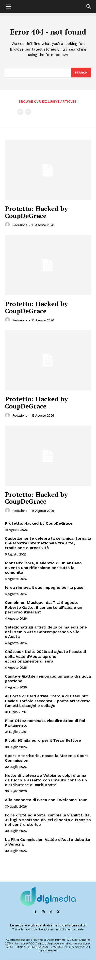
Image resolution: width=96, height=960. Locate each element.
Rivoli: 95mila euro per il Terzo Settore (43, 740)
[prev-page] (20, 112)
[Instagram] (43, 912)
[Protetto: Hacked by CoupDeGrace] (48, 170)
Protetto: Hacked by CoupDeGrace (36, 212)
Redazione (20, 225)
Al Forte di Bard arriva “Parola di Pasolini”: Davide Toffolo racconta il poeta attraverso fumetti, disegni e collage (48, 701)
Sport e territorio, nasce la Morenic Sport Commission (46, 758)
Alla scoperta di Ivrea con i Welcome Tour (46, 799)
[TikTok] (50, 912)
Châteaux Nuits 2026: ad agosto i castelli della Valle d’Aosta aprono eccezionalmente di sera (45, 656)
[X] (58, 912)
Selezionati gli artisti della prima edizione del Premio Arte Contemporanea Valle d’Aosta (46, 632)
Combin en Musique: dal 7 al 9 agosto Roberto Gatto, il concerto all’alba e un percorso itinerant (43, 607)
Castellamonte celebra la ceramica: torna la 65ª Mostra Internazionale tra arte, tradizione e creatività (48, 543)
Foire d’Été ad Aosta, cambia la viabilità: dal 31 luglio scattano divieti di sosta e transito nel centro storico (48, 820)
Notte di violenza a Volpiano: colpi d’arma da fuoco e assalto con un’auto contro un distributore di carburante (46, 780)
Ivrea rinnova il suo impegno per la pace (44, 587)
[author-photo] (8, 224)
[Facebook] (35, 912)
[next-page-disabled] (28, 112)
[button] (8, 6)
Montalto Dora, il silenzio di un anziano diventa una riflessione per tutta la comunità (43, 568)
